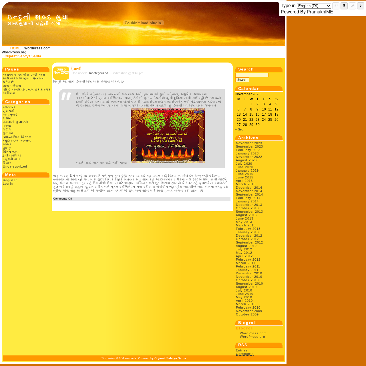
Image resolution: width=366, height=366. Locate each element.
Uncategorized (15, 166)
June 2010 (244, 293)
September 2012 (249, 242)
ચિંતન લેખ (10, 151)
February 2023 (248, 150)
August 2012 (246, 246)
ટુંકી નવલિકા (12, 155)
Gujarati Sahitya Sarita (23, 56)
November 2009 (249, 311)
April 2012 (244, 256)
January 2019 (247, 170)
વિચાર (7, 162)
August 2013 (246, 215)
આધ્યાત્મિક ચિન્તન (17, 136)
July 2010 (244, 290)
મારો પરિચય (12, 85)
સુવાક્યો (9, 110)
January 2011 (247, 270)
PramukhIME (320, 11)
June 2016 (244, 174)
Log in (8, 183)
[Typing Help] (335, 5)
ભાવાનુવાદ (10, 114)
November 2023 (249, 143)
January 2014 (247, 201)
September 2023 (249, 146)
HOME (15, 48)
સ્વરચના (9, 107)
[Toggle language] (344, 5)
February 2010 (248, 307)
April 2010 (244, 300)
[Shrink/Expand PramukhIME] (360, 5)
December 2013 (249, 204)
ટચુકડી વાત (11, 159)
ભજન (7, 118)
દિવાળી (76, 69)
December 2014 (249, 187)
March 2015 (246, 184)
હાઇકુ (7, 148)
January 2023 (247, 153)
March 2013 (246, 225)
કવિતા (7, 144)
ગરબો (7, 125)
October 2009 (247, 314)
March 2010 (246, 304)
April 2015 (244, 180)
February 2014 (248, 198)
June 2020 (244, 167)
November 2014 (249, 191)
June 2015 (244, 177)
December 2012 (249, 235)
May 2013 (244, 222)
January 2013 (247, 232)
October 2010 (247, 280)
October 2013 (247, 208)
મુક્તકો (8, 133)
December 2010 (249, 273)
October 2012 (247, 239)
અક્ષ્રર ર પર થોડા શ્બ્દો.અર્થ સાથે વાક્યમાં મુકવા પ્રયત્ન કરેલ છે (24, 78)
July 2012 (244, 249)
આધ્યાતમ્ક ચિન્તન (17, 140)
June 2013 (244, 218)
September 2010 (249, 283)
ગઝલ (7, 129)
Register (10, 180)
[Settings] (352, 5)
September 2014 (249, 194)
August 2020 (246, 160)
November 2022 (249, 156)
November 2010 (249, 276)
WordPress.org (14, 52)
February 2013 (248, 228)
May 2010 (244, 297)
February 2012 (248, 259)
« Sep (239, 129)
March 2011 (245, 263)
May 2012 (244, 252)
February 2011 (248, 266)
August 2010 (246, 287)
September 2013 (249, 211)
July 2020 (244, 163)
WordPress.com (37, 48)
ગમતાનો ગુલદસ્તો (15, 122)
